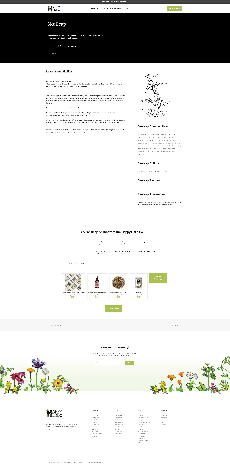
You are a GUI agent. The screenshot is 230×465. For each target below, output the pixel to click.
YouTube (163, 424)
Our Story (95, 415)
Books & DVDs (142, 438)
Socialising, (142, 151)
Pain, (147, 149)
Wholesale (95, 429)
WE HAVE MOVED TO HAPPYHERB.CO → (115, 1)
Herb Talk (95, 427)
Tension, (154, 151)
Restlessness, (165, 149)
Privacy (75, 462)
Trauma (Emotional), (163, 151)
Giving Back (95, 418)
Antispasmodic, (143, 171)
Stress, (148, 151)
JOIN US (130, 363)
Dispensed (118, 434)
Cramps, (141, 137)
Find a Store (96, 420)
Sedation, (173, 149)
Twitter (163, 422)
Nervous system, (163, 146)
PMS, (151, 149)
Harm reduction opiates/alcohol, (155, 140)
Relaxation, (157, 149)
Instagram (164, 418)
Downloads (118, 431)
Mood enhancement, (173, 143)
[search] (165, 8)
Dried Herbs (141, 415)
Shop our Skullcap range (69, 46)
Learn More (52, 46)
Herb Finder (118, 418)
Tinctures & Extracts (144, 422)
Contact (94, 436)
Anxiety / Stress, (166, 134)
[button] (113, 308)
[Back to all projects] (115, 325)
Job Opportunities (97, 434)
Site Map (80, 462)
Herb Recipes (119, 424)
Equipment (141, 436)
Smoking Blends (143, 431)
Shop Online (96, 422)
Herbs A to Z (119, 415)
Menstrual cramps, (151, 143)
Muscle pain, (153, 146)
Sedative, (167, 171)
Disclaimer (69, 462)
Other (139, 443)
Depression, (148, 137)
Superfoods (141, 434)
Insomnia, (141, 143)
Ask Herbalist (119, 422)
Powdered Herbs (143, 418)
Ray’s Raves (119, 420)
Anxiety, (158, 134)
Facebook (164, 415)
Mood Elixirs (142, 427)
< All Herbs (52, 53)
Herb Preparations (120, 427)
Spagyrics (141, 424)
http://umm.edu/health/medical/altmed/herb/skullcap (67, 132)
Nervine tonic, (159, 171)
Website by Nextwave (95, 462)
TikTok (163, 420)
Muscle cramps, (143, 146)
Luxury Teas (141, 420)
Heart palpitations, (172, 140)
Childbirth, (175, 134)
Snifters (140, 429)
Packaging (95, 424)
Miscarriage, (161, 143)
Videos (117, 429)
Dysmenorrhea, (157, 137)
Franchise (95, 431)
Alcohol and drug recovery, (146, 134)
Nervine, (151, 171)
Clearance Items (143, 441)
